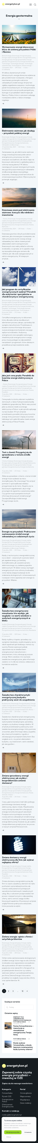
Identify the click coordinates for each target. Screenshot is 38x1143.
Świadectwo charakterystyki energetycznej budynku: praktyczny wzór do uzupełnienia (18, 697)
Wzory (31, 709)
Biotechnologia (7, 56)
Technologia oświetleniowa (10, 310)
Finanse (31, 224)
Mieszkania (32, 630)
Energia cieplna (7, 57)
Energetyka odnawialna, (18, 1017)
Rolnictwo (5, 226)
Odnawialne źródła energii (10, 145)
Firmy (30, 872)
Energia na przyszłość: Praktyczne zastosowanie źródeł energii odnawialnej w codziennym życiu (18, 534)
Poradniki (5, 308)
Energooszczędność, (22, 1020)
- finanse (4, 219)
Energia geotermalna (19, 59)
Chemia (4, 461)
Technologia (6, 63)
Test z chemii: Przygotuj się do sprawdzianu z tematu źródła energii (17, 454)
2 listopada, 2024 (7, 67)
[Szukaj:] (19, 1007)
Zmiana (10, 794)
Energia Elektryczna (29, 57)
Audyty (4, 624)
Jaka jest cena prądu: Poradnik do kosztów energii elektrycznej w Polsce (18, 378)
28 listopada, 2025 (21, 1022)
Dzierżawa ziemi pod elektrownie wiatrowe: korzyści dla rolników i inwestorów (18, 212)
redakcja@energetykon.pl (12, 1115)
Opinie (31, 949)
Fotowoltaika (19, 1022)
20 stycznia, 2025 (21, 1039)
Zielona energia (27, 65)
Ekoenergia (15, 56)
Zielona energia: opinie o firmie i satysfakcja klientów (17, 937)
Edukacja (10, 461)
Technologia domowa (17, 63)
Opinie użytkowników (8, 951)
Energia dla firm (17, 57)
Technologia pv (16, 65)
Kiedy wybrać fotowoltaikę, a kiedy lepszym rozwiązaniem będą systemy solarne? (23, 1046)
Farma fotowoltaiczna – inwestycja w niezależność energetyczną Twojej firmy (23, 1030)
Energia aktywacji (25, 56)
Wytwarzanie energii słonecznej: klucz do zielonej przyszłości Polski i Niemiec (19, 49)
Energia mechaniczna (27, 61)
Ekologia (12, 137)
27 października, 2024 (9, 147)
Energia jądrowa (26, 141)
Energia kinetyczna (14, 61)
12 (23, 990)
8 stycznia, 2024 (7, 312)
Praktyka (22, 548)
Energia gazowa (7, 59)
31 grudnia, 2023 (7, 394)
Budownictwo (6, 703)
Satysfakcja (19, 951)
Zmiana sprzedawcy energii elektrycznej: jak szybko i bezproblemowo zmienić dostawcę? (15, 779)
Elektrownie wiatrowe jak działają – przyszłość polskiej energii (18, 131)
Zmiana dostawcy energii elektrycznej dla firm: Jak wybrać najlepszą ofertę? (18, 860)
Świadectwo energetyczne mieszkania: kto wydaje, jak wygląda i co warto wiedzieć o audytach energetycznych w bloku (16, 616)
